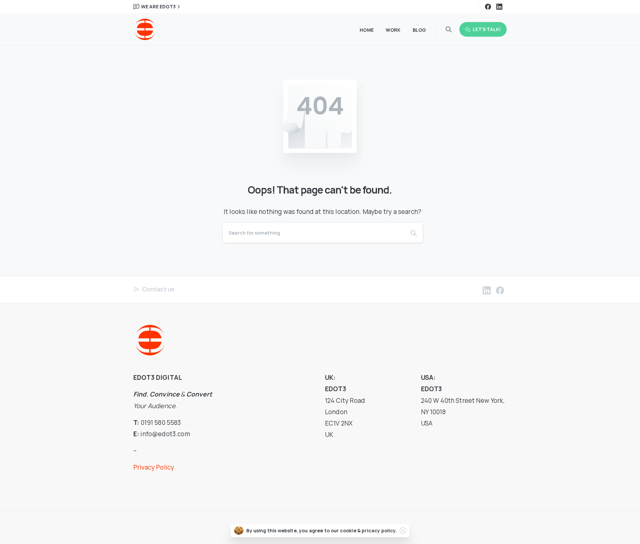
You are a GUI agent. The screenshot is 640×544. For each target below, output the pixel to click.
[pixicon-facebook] (500, 290)
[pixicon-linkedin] (486, 290)
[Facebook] (488, 7)
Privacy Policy (153, 467)
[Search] (414, 233)
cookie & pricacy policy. (368, 530)
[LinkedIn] (499, 7)
